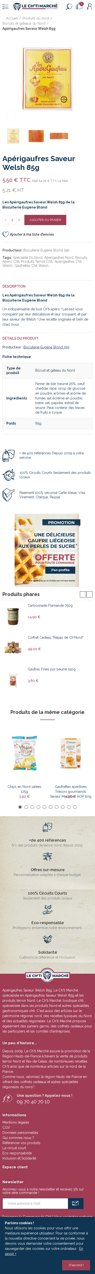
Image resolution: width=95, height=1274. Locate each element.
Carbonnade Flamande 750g (50, 605)
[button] (7, 79)
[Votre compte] (89, 6)
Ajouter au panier (45, 220)
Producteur (11, 347)
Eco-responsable (47, 922)
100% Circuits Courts (47, 893)
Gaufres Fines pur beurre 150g (52, 669)
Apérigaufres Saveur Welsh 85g (49, 995)
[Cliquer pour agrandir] (11, 115)
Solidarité (47, 952)
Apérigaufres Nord (58, 258)
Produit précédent (76, 23)
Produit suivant (89, 23)
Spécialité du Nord (27, 258)
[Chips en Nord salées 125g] (24, 753)
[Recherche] (69, 6)
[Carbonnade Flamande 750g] (13, 616)
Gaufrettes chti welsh (31, 266)
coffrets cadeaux (33, 1082)
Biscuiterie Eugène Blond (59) (46, 250)
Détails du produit (20, 338)
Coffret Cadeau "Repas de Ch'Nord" (55, 637)
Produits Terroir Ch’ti (37, 261)
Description (14, 286)
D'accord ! (76, 1265)
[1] (76, 1203)
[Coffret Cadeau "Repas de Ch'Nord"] (13, 648)
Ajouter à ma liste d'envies (32, 234)
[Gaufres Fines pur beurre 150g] (13, 680)
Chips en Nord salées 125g (24, 789)
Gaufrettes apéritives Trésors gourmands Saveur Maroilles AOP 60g (70, 789)
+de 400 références (47, 840)
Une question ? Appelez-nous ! (44, 1095)
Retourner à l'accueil (82, 23)
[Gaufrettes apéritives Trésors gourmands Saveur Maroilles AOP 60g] (71, 753)
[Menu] (5, 6)
